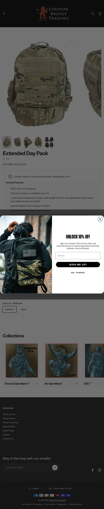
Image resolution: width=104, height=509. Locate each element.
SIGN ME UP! (78, 264)
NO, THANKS (78, 272)
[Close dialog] (100, 219)
